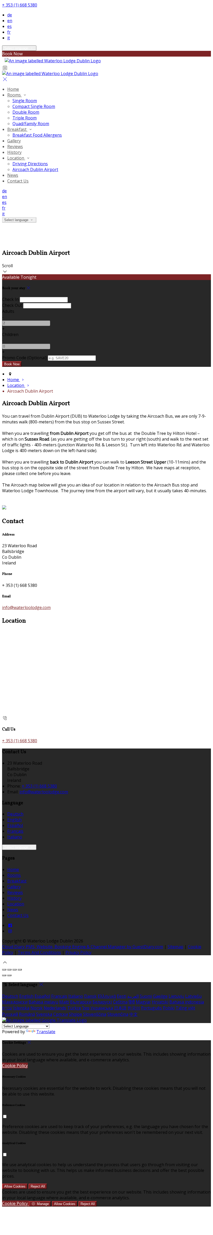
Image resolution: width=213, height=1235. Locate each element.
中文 (133, 1014)
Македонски (15, 1002)
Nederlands (55, 1008)
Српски (60, 1014)
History (14, 152)
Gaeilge (160, 996)
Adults (8, 311)
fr (9, 32)
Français (15, 831)
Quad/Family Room (30, 123)
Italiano (14, 837)
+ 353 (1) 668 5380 (19, 5)
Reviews (15, 146)
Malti (64, 1002)
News (12, 175)
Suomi (146, 996)
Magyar (143, 1002)
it (8, 38)
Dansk (90, 996)
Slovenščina (94, 1014)
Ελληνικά (107, 996)
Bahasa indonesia (186, 1002)
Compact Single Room (33, 106)
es (9, 26)
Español (15, 825)
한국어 (134, 1008)
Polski (169, 1008)
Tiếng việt (185, 1008)
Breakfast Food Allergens (37, 135)
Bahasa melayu (43, 1002)
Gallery (14, 141)
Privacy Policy (78, 952)
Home (13, 89)
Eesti (121, 996)
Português (151, 1008)
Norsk (36, 1008)
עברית (7, 1008)
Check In (10, 299)
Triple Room (24, 118)
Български (80, 1002)
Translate (45, 1032)
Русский (10, 1014)
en (9, 20)
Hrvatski (160, 1002)
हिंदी (132, 1002)
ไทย (85, 1008)
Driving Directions (30, 164)
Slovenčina (117, 1014)
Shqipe (75, 1014)
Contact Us (18, 181)
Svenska (44, 1014)
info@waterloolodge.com (26, 607)
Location (16, 158)
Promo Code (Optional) (24, 358)
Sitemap (175, 947)
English (14, 820)
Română (27, 1014)
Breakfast (17, 129)
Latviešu (193, 996)
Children (10, 334)
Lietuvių (176, 996)
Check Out (12, 305)
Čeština (120, 1002)
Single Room (24, 101)
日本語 (120, 1008)
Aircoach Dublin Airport (35, 169)
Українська (101, 1008)
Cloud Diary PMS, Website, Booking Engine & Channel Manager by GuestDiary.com (82, 947)
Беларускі (102, 1002)
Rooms (14, 95)
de (9, 15)
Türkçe (74, 1008)
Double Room (25, 112)
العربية (133, 996)
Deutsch (15, 814)
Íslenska (21, 1008)
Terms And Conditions (39, 952)
